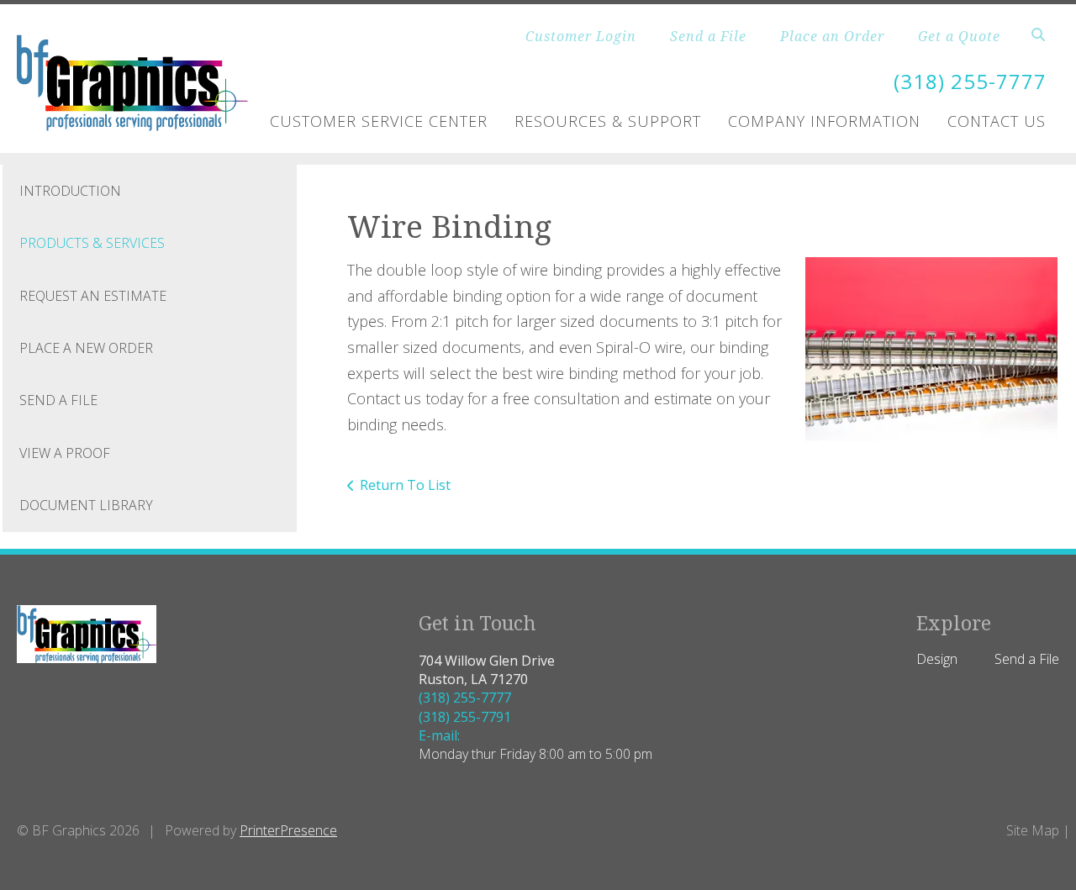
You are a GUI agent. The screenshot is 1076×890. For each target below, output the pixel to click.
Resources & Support (607, 121)
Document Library (86, 505)
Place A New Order (86, 348)
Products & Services (92, 243)
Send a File (708, 36)
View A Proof (64, 453)
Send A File (58, 400)
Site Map (1032, 830)
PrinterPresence (288, 830)
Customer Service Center (379, 121)
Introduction (70, 191)
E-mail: (439, 735)
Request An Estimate (92, 296)
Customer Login (580, 36)
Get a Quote (959, 36)
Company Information (824, 121)
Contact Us (996, 121)
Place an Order (832, 36)
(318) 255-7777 (970, 81)
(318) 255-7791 (465, 717)
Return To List (405, 485)
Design (936, 659)
